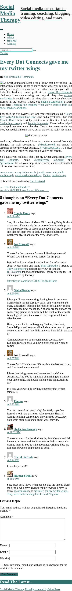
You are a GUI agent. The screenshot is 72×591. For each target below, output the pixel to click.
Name (4, 545)
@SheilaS (58, 159)
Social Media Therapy (12, 589)
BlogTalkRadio (49, 265)
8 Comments (27, 76)
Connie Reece (8, 120)
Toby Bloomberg (16, 268)
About (10, 37)
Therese (18, 401)
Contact (11, 43)
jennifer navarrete (46, 172)
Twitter (4, 53)
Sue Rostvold (11, 76)
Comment (6, 516)
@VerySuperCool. (49, 147)
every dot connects (25, 172)
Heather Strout (22, 475)
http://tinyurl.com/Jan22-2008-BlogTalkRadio (32, 280)
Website (4, 558)
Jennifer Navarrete (38, 123)
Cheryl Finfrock (23, 457)
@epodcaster (7, 163)
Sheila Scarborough (52, 101)
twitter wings (59, 175)
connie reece (7, 172)
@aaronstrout (21, 490)
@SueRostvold (46, 144)
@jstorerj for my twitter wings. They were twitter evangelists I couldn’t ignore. (37, 492)
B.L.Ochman (14, 271)
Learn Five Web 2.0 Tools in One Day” (36, 115)
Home (10, 34)
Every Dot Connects (60, 92)
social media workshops (28, 175)
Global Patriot (22, 290)
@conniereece (41, 159)
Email (4, 551)
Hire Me (11, 40)
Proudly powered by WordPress (42, 589)
